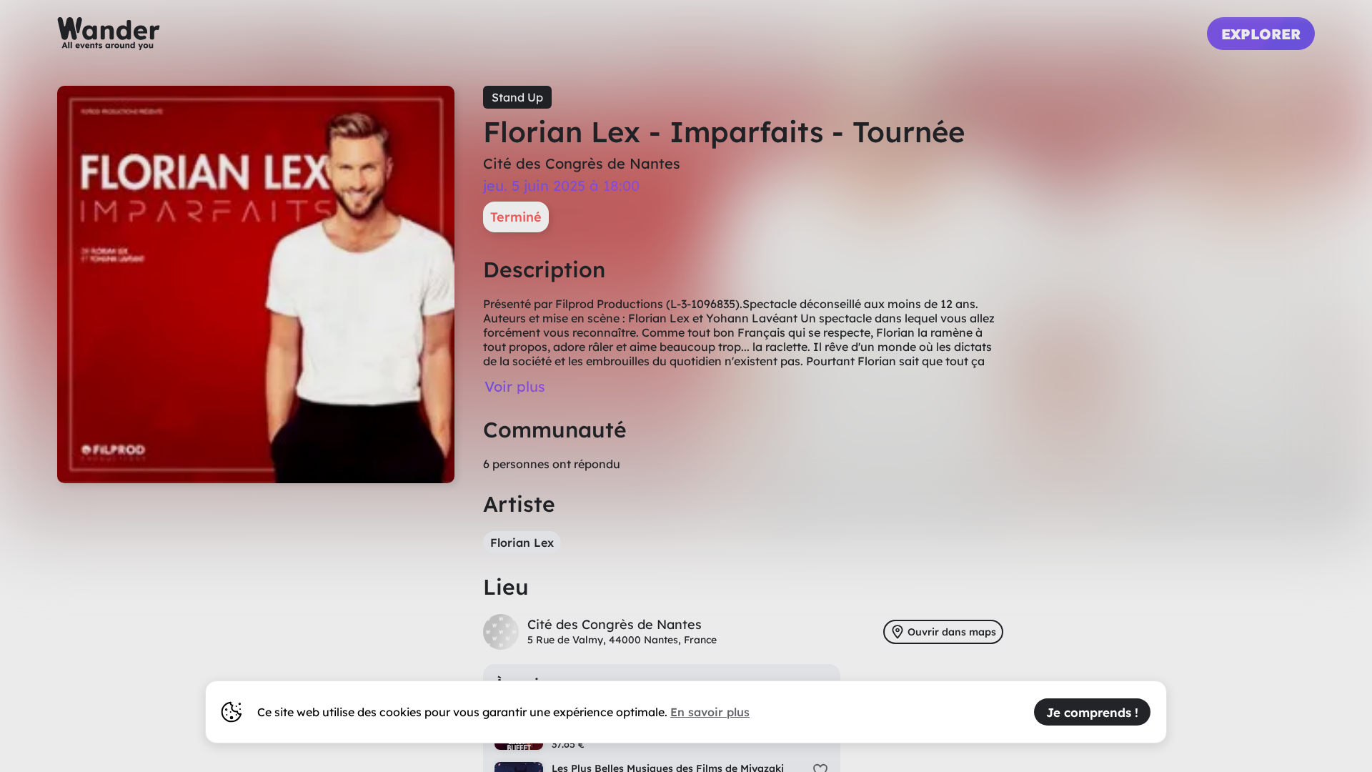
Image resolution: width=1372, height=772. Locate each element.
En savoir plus (710, 712)
